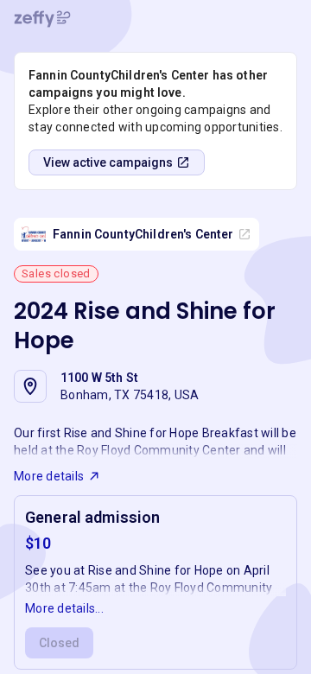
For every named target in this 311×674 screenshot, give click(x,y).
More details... (64, 608)
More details (49, 476)
